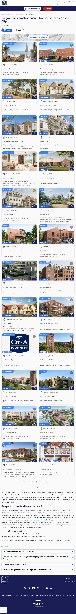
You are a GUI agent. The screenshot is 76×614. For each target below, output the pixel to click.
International (60, 595)
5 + (38, 488)
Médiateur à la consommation (44, 595)
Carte (19, 30)
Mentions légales (7, 595)
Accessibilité (70, 595)
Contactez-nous (69, 581)
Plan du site (67, 578)
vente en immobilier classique (45, 520)
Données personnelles (27, 595)
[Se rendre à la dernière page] (51, 481)
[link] (38, 37)
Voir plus (7, 547)
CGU (16, 595)
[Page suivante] (47, 481)
